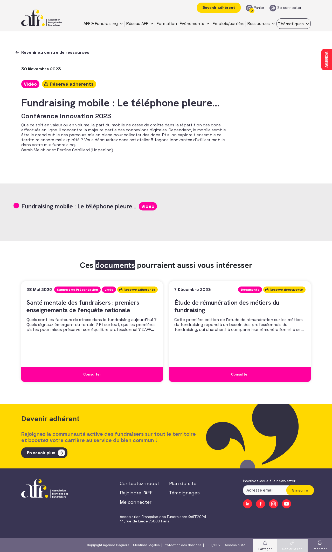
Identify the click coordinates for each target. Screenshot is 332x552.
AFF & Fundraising (101, 23)
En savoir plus (41, 452)
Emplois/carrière (229, 23)
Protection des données (183, 545)
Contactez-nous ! (139, 483)
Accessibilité (235, 545)
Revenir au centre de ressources (55, 52)
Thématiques (291, 23)
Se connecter (289, 7)
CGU (208, 545)
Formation (167, 23)
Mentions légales (146, 545)
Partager (265, 549)
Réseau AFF (137, 23)
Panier (259, 7)
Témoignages (184, 493)
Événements (192, 23)
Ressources (258, 23)
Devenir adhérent (219, 7)
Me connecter (135, 502)
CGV (217, 545)
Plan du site (182, 483)
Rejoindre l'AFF (136, 493)
